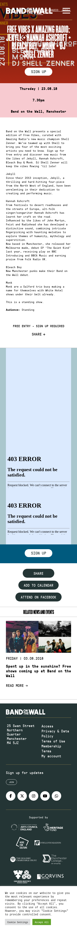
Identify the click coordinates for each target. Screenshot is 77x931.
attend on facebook (38, 597)
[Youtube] (45, 796)
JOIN (11, 782)
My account (51, 756)
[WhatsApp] (56, 796)
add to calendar (38, 585)
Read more (15, 685)
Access (47, 726)
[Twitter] (22, 796)
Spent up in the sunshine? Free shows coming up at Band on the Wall (38, 671)
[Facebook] (10, 796)
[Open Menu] (66, 10)
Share (37, 334)
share (38, 573)
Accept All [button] (42, 922)
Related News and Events (38, 612)
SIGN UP (38, 71)
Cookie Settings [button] (17, 922)
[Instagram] (33, 796)
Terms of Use (53, 741)
